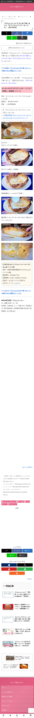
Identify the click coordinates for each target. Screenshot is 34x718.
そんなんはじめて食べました (9, 501)
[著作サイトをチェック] (9, 565)
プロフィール (5, 705)
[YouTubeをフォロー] (9, 569)
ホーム (3, 687)
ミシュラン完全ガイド (7, 692)
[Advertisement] (17, 389)
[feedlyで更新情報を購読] (25, 569)
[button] (22, 38)
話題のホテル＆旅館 (7, 696)
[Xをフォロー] (25, 565)
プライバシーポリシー (7, 701)
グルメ (27, 501)
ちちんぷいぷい (13, 504)
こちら (16, 283)
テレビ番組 (21, 501)
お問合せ (4, 710)
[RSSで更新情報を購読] (17, 573)
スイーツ (5, 504)
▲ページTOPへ (27, 467)
